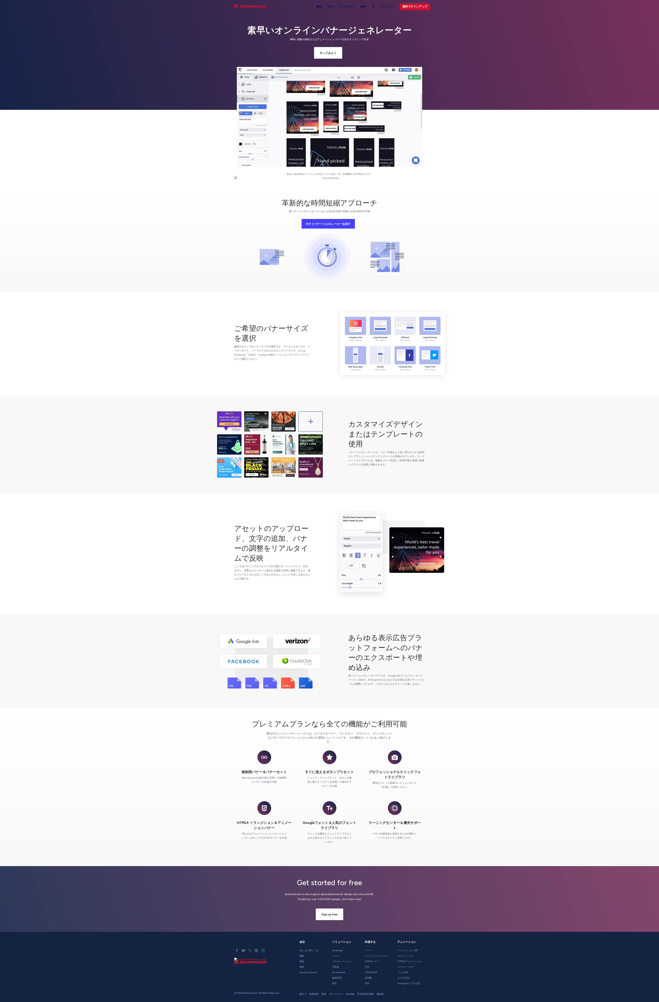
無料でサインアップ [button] (414, 6)
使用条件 (314, 994)
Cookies (350, 994)
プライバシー (336, 994)
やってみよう (328, 53)
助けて (303, 994)
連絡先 (380, 994)
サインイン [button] (387, 6)
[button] (319, 6)
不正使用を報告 (365, 994)
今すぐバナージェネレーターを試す (328, 223)
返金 (323, 994)
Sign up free (329, 914)
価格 (363, 6)
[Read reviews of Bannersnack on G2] (251, 961)
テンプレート (346, 6)
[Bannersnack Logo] (250, 6)
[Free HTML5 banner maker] (250, 966)
